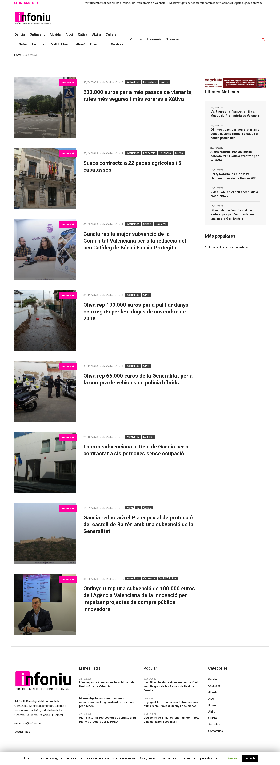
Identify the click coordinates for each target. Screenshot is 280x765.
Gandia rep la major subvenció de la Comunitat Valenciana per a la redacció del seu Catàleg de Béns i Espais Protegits (134, 241)
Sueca (179, 153)
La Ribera (165, 153)
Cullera (212, 718)
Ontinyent (149, 578)
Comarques (215, 731)
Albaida (212, 692)
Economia (149, 153)
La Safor (161, 223)
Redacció (111, 82)
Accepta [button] (250, 758)
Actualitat (133, 82)
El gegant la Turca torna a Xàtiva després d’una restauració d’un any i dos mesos (171, 704)
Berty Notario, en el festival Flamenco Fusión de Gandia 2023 (233, 176)
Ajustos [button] (233, 758)
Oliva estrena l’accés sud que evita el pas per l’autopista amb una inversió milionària (232, 214)
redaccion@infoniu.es (28, 723)
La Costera (149, 82)
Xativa (164, 82)
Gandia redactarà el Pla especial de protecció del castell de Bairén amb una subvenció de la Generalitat (138, 524)
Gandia (147, 223)
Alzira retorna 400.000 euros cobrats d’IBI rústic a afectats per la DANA (234, 156)
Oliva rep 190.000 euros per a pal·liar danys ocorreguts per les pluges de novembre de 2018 (135, 312)
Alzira (211, 711)
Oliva (146, 294)
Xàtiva (212, 705)
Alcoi (211, 698)
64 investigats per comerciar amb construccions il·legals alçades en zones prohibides (203, 3)
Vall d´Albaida (167, 578)
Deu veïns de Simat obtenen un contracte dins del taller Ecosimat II (171, 719)
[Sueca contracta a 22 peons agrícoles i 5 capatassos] (45, 178)
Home (17, 55)
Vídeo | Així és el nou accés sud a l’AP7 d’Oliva (234, 194)
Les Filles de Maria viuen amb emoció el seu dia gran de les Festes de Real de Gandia (171, 686)
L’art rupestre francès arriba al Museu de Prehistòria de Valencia (104, 3)
